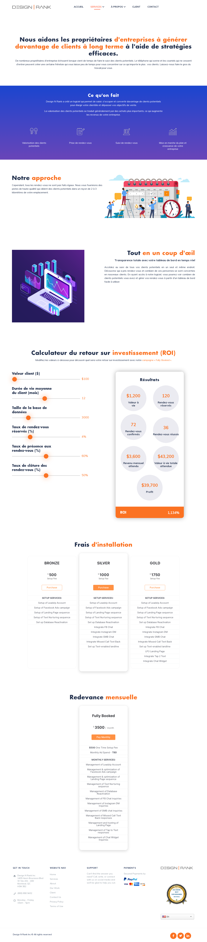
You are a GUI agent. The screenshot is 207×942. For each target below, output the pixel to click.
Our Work (55, 888)
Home (53, 874)
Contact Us (55, 897)
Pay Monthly (103, 737)
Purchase (52, 587)
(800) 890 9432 (24, 893)
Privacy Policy (56, 901)
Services (54, 879)
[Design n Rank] (31, 7)
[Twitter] (180, 936)
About (53, 883)
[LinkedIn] (188, 936)
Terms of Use (56, 906)
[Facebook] (173, 936)
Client (52, 892)
